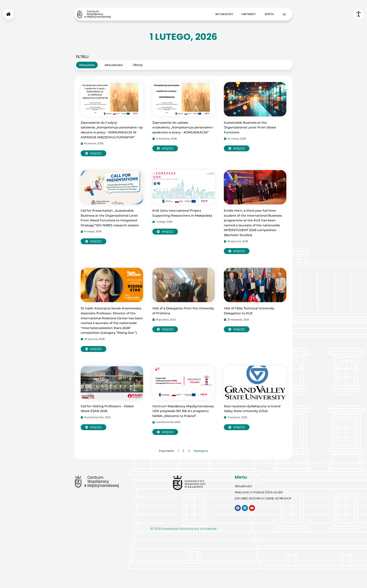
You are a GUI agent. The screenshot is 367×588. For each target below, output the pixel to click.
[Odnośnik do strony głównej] (8, 14)
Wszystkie (87, 65)
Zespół (269, 14)
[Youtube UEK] (252, 508)
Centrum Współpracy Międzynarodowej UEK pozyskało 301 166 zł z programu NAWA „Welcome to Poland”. (183, 411)
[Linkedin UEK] (245, 508)
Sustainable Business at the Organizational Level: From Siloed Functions (250, 127)
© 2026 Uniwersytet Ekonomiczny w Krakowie (184, 529)
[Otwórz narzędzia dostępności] (358, 14)
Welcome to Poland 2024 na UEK (259, 492)
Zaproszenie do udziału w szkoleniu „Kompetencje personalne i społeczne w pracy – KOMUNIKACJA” (183, 127)
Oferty (138, 65)
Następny (201, 451)
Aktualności (224, 14)
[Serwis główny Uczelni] (189, 482)
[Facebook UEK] (238, 508)
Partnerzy (249, 14)
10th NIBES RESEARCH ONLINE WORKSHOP (263, 498)
